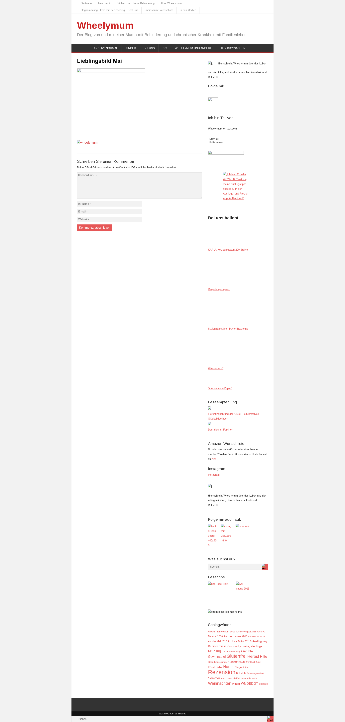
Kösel (211, 667)
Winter (236, 683)
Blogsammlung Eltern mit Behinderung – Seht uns (109, 10)
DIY (165, 48)
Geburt (225, 651)
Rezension (221, 672)
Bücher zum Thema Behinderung (136, 3)
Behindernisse (217, 646)
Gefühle (247, 651)
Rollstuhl (241, 673)
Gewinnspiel (217, 656)
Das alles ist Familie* (220, 429)
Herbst (253, 656)
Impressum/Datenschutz (159, 10)
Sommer (214, 678)
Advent (211, 631)
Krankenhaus (236, 661)
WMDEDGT (249, 683)
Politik (245, 667)
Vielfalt (236, 678)
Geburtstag (234, 651)
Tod (222, 678)
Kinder (131, 48)
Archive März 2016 (240, 641)
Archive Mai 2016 (217, 641)
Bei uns (149, 48)
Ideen (210, 662)
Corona (232, 646)
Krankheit (250, 662)
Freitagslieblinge (252, 646)
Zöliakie (263, 683)
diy (239, 646)
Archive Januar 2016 (235, 636)
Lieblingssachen (232, 48)
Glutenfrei (237, 656)
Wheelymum (105, 25)
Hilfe (263, 657)
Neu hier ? (104, 3)
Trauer (228, 678)
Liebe (218, 667)
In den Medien (188, 10)
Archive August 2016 (246, 631)
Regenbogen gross (219, 289)
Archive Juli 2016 (256, 636)
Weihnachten (219, 683)
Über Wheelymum (171, 3)
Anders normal (106, 48)
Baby (265, 641)
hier (214, 458)
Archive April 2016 (225, 631)
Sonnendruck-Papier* (220, 388)
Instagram (214, 474)
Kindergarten (220, 662)
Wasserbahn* (215, 368)
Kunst (258, 662)
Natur (228, 667)
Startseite (86, 3)
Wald (255, 678)
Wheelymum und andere (193, 48)
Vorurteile (246, 678)
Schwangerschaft (255, 673)
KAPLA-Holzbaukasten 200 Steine (228, 249)
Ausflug (257, 641)
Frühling (214, 651)
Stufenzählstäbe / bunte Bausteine (228, 328)
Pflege (238, 667)
